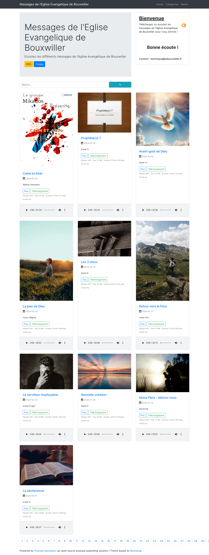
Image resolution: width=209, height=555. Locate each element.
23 (154, 540)
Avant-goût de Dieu (153, 151)
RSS (28, 64)
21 (141, 540)
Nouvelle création (93, 395)
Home (159, 4)
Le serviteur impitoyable (40, 395)
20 (134, 540)
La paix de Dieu (34, 306)
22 (147, 540)
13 (89, 540)
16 (108, 540)
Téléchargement (40, 191)
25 (168, 540)
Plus (26, 191)
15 (102, 540)
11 (77, 540)
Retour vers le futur (153, 306)
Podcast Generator (45, 550)
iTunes (39, 64)
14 (95, 540)
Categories (172, 4)
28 (188, 540)
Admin (184, 4)
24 (161, 540)
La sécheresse (33, 491)
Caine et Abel (32, 173)
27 (182, 540)
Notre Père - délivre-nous (158, 397)
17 (115, 540)
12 (83, 540)
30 (202, 540)
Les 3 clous (89, 262)
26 (175, 540)
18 (121, 540)
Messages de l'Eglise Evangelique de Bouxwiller (54, 4)
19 (127, 540)
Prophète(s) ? (91, 138)
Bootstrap (136, 550)
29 (195, 540)
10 (70, 540)
